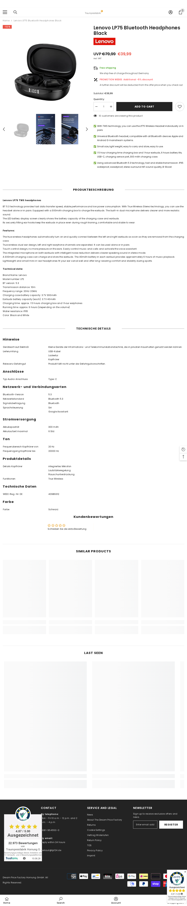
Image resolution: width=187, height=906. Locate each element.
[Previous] (4, 129)
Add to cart (144, 106)
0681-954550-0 (50, 830)
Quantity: (99, 99)
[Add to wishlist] (179, 106)
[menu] (5, 12)
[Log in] (170, 12)
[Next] (87, 129)
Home (6, 20)
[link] (24, 622)
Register (171, 824)
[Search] (15, 12)
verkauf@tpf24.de (51, 850)
